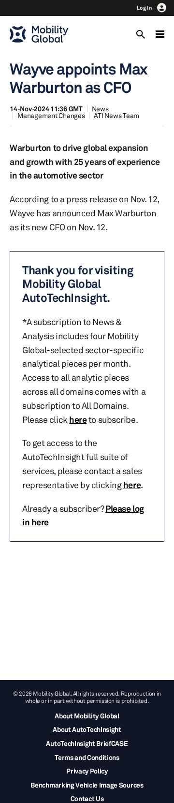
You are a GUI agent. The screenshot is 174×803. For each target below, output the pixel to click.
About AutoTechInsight (87, 729)
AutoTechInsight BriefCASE (87, 743)
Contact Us (87, 798)
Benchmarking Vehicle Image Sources (86, 785)
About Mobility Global (87, 716)
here (78, 419)
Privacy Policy (87, 771)
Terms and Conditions (87, 757)
